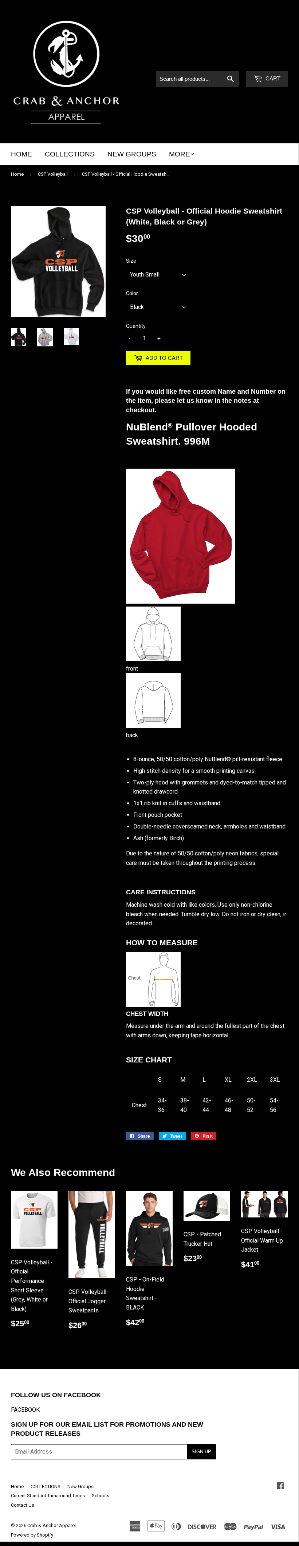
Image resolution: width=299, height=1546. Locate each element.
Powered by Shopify (32, 1535)
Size (131, 261)
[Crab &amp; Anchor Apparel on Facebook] (280, 1486)
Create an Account (266, 61)
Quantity (136, 326)
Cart (272, 78)
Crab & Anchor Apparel (51, 1525)
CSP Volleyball (53, 174)
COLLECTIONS (70, 154)
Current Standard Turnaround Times (48, 1495)
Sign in (226, 61)
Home (21, 154)
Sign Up (201, 1451)
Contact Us (22, 1505)
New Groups (131, 154)
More (179, 154)
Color (132, 293)
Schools (100, 1495)
